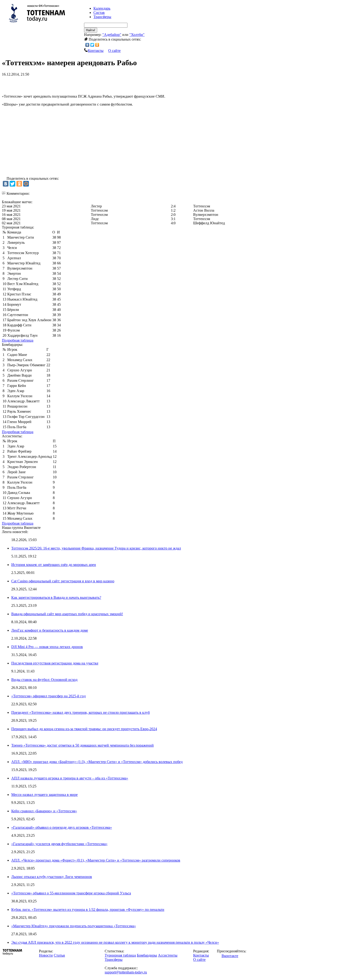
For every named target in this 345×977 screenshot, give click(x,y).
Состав (99, 13)
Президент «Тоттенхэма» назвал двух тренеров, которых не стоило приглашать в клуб (80, 712)
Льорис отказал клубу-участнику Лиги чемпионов (51, 877)
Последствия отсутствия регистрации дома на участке (54, 663)
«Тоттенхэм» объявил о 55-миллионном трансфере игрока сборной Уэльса (71, 893)
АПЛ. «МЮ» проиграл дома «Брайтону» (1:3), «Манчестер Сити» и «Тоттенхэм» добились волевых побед (97, 762)
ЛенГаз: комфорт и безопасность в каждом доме (49, 630)
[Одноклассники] (97, 45)
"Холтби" (137, 35)
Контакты (96, 51)
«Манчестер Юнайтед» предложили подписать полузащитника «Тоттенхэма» (73, 926)
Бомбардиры (147, 955)
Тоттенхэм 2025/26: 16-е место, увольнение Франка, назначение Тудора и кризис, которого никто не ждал (96, 548)
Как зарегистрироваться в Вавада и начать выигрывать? (56, 597)
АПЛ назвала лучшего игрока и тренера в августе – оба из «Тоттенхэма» (69, 778)
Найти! (90, 30)
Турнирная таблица (120, 955)
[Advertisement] (57, 83)
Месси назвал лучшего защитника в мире (44, 795)
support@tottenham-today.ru (126, 972)
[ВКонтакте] (87, 45)
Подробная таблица (17, 340)
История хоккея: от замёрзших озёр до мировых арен (53, 565)
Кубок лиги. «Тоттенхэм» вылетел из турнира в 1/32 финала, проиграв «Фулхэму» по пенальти (87, 910)
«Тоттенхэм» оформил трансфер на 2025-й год (48, 696)
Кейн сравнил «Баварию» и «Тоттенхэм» (44, 811)
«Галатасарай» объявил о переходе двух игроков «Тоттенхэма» (61, 827)
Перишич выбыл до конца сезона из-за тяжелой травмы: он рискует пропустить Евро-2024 (84, 729)
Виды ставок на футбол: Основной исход (44, 680)
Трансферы (102, 17)
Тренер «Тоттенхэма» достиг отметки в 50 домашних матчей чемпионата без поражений (82, 745)
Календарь (101, 8)
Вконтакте (230, 956)
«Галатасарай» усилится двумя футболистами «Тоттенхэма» (59, 844)
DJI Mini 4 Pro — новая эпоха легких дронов (47, 647)
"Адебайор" (111, 35)
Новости (46, 955)
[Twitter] (92, 45)
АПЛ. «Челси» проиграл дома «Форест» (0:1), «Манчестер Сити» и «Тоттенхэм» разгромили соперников (95, 860)
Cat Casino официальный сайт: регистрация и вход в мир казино (62, 581)
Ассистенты (167, 955)
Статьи (59, 955)
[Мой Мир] (26, 184)
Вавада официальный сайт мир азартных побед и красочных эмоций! (67, 614)
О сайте (114, 51)
